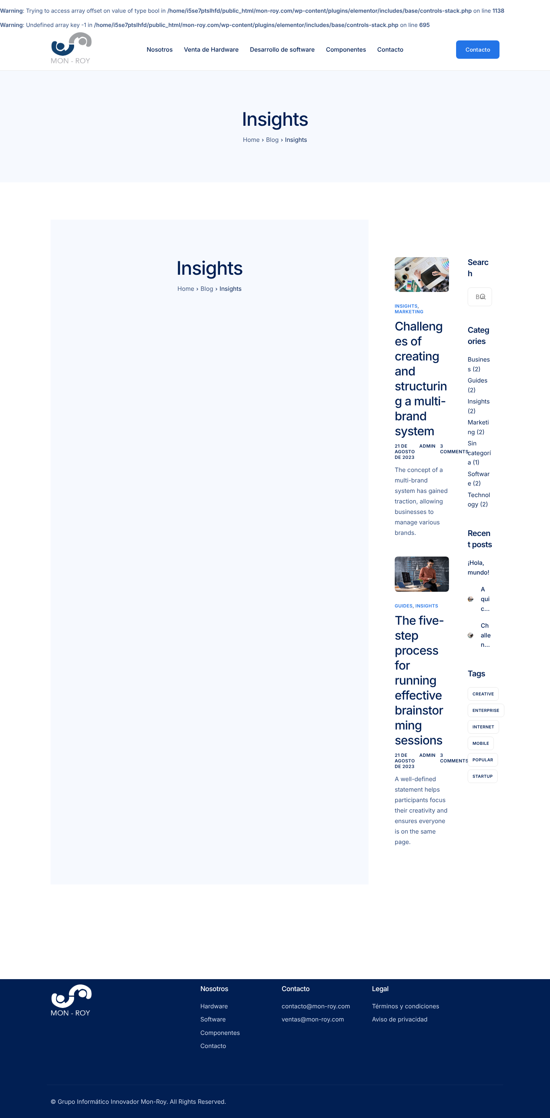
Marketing (409, 311)
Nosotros (160, 49)
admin (427, 446)
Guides (404, 606)
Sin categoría (479, 452)
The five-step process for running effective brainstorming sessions (419, 680)
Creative (483, 693)
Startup (483, 776)
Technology (479, 499)
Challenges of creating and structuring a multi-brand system (421, 378)
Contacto (390, 49)
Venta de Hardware (211, 49)
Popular (483, 759)
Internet (483, 726)
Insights (406, 306)
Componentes (346, 49)
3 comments (454, 448)
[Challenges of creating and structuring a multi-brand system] (422, 274)
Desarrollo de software (282, 49)
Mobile (481, 743)
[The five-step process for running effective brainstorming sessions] (422, 573)
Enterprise (486, 710)
